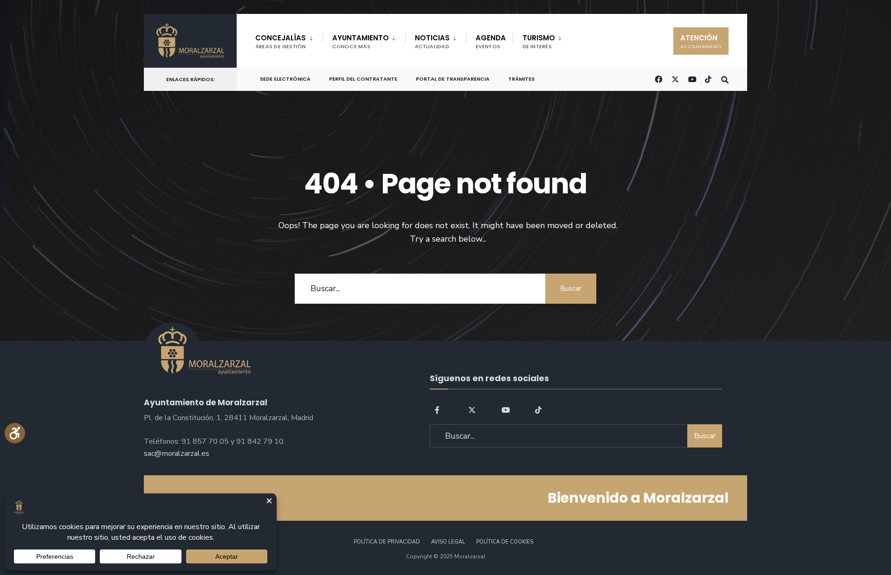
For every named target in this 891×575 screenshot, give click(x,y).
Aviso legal (448, 541)
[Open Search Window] (725, 78)
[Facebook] (438, 409)
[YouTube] (505, 409)
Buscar (570, 288)
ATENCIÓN (701, 41)
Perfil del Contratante (363, 79)
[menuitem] (289, 39)
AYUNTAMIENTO (360, 41)
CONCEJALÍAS (280, 41)
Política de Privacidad (387, 541)
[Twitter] (472, 409)
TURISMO (539, 41)
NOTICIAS (432, 41)
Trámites (521, 79)
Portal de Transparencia (453, 79)
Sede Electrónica (285, 79)
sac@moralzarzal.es (176, 453)
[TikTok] (708, 78)
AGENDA (491, 41)
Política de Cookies (504, 541)
